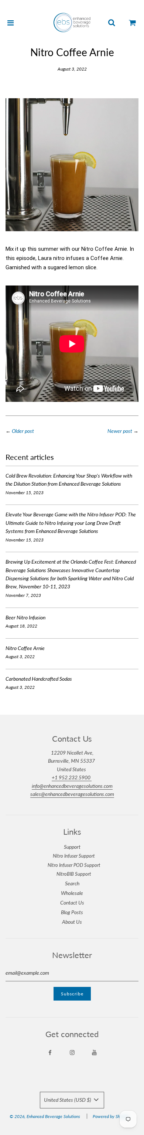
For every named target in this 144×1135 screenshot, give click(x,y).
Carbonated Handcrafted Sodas (39, 679)
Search (72, 883)
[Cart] (132, 22)
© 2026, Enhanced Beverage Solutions (45, 1116)
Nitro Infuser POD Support (74, 865)
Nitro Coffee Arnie (25, 648)
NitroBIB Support (73, 874)
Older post (23, 431)
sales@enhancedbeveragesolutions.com (72, 794)
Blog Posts (72, 912)
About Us (72, 922)
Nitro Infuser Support (74, 856)
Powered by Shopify (111, 1116)
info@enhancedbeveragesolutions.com (72, 786)
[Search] (111, 22)
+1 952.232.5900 (72, 777)
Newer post (119, 431)
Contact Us (72, 902)
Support (72, 847)
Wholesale (72, 893)
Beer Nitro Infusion (25, 617)
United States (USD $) (68, 1100)
